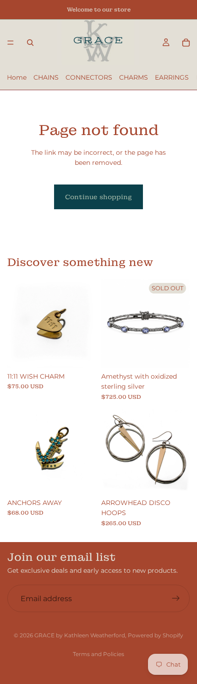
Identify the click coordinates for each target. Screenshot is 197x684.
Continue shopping (98, 197)
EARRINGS (172, 77)
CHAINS (46, 77)
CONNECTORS (89, 77)
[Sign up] (176, 598)
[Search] (30, 43)
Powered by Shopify (155, 635)
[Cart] (186, 43)
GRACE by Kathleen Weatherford (79, 635)
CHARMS (133, 77)
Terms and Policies (98, 654)
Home (17, 77)
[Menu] (10, 42)
